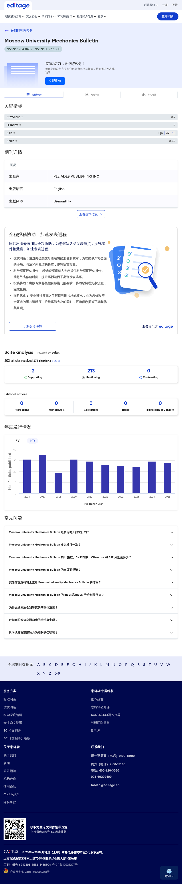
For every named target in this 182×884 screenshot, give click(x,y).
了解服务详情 (32, 326)
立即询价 (55, 80)
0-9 (57, 673)
